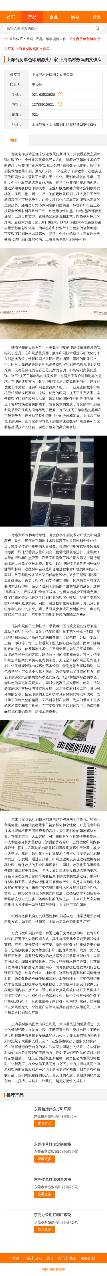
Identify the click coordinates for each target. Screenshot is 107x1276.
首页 (11, 17)
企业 (53, 17)
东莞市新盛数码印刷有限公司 (56, 1116)
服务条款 (87, 1258)
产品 (32, 17)
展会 (75, 17)
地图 (72, 1258)
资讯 (96, 17)
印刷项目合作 (56, 39)
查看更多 (44, 1124)
